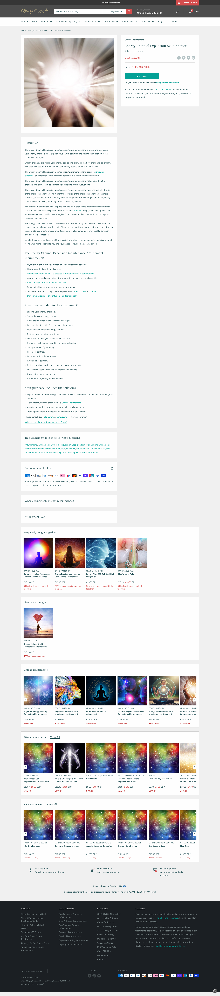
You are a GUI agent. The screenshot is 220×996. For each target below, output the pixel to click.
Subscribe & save (189, 2)
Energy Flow (51, 448)
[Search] (129, 11)
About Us (146, 21)
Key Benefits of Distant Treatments (32, 937)
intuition (77, 210)
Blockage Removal (81, 444)
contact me (62, 417)
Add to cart (141, 76)
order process (79, 291)
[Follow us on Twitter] (94, 976)
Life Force (70, 448)
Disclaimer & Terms (106, 938)
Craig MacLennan (133, 58)
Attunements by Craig (66, 21)
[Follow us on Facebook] (89, 976)
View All (55, 737)
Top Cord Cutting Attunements (73, 940)
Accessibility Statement (108, 930)
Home (23, 30)
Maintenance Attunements (89, 448)
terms (93, 291)
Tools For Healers (90, 452)
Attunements (91, 21)
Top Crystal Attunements (71, 944)
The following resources (166, 918)
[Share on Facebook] (179, 58)
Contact (173, 21)
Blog (160, 21)
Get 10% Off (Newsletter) (109, 914)
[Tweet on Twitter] (188, 58)
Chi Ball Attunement (71, 402)
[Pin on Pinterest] (183, 58)
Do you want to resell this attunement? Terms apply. (52, 296)
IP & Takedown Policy (107, 947)
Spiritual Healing (67, 452)
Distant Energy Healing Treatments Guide (32, 919)
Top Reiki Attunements (70, 936)
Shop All (45, 21)
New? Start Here (29, 21)
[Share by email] (193, 58)
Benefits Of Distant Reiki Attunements (32, 948)
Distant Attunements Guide (34, 914)
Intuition (61, 448)
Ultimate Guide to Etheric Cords (33, 926)
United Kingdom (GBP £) (32, 971)
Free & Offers (128, 21)
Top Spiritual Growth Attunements (69, 926)
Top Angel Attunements (70, 932)
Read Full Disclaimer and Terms (170, 946)
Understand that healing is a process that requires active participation (60, 273)
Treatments (109, 21)
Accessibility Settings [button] (107, 918)
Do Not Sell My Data (107, 926)
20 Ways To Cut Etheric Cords (35, 943)
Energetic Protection (34, 448)
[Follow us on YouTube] (99, 976)
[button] (25, 699)
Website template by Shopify (33, 984)
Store (78, 452)
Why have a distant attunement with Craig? (46, 422)
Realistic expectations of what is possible (46, 282)
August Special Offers (110, 2)
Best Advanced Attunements (73, 921)
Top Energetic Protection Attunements (70, 915)
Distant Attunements (101, 444)
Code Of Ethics (104, 951)
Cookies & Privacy (105, 934)
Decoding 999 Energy (31, 932)
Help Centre (48, 417)
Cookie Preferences (106, 922)
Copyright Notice (105, 943)
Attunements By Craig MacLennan (54, 444)
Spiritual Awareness (48, 452)
